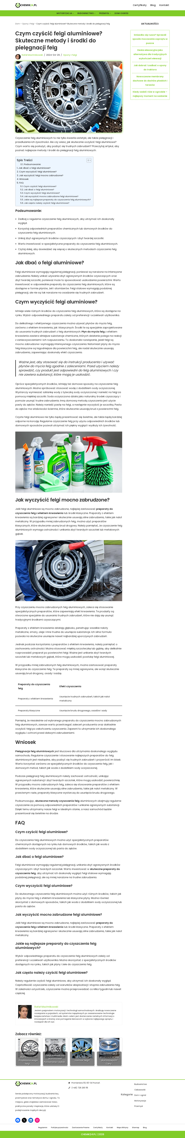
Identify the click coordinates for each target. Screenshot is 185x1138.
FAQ (21, 182)
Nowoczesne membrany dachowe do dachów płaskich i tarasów (150, 80)
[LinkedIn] (30, 1120)
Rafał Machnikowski (32, 55)
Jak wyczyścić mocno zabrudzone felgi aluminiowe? (51, 196)
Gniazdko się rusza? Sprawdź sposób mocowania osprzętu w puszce (150, 39)
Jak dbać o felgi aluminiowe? (34, 168)
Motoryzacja (140, 1100)
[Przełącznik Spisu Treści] (88, 160)
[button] (73, 13)
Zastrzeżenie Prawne (80, 1127)
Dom (17, 23)
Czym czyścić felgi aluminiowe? (39, 186)
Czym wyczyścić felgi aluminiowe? (38, 171)
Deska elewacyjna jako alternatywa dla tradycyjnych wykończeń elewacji (150, 54)
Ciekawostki (139, 1089)
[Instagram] (37, 1120)
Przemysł (138, 1106)
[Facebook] (17, 1120)
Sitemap (135, 1127)
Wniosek (24, 179)
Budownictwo (140, 1084)
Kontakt (164, 5)
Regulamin (42, 1127)
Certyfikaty (140, 5)
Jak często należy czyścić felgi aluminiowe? (46, 203)
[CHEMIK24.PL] (26, 5)
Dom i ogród (121, 13)
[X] (24, 1120)
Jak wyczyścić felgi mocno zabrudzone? (41, 175)
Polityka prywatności (59, 1127)
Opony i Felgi (28, 23)
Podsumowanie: (32, 164)
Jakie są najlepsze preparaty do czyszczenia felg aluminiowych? (57, 199)
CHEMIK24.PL (88, 1134)
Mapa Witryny (122, 1127)
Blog (153, 5)
